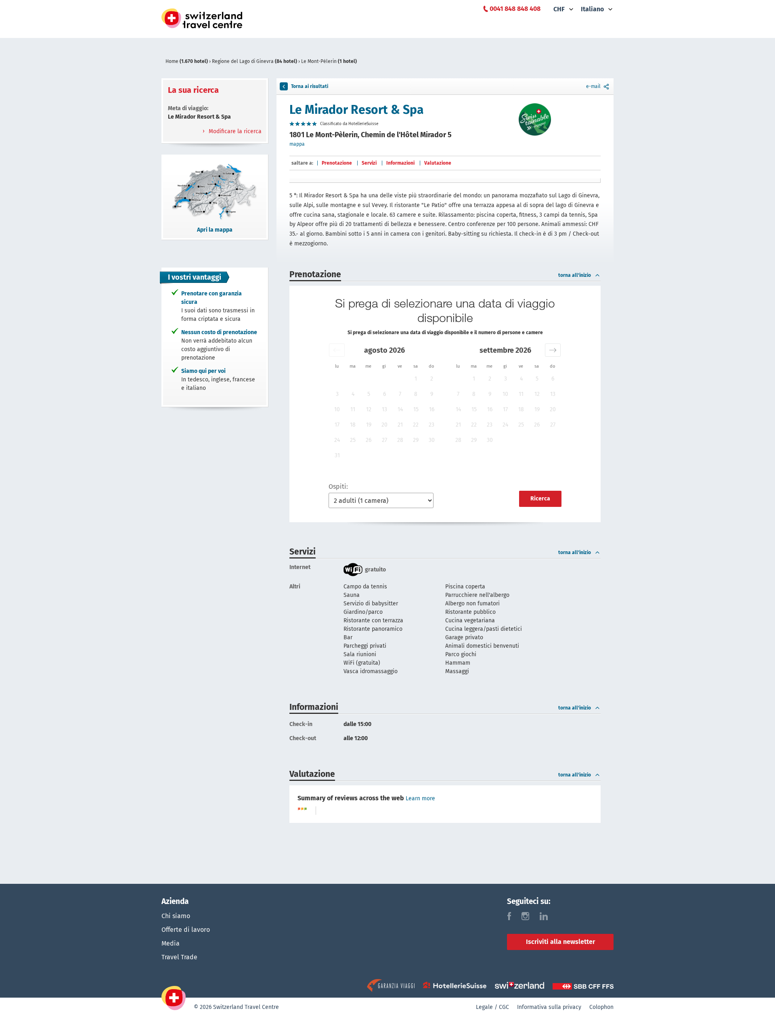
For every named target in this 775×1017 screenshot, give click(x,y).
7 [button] (400, 394)
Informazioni (400, 163)
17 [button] (337, 424)
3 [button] (337, 394)
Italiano (592, 9)
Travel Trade (179, 957)
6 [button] (384, 394)
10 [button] (337, 409)
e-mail (593, 86)
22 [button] (416, 424)
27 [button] (384, 440)
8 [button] (415, 394)
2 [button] (431, 378)
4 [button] (353, 394)
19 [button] (368, 424)
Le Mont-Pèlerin (329, 61)
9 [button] (431, 394)
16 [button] (431, 409)
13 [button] (384, 409)
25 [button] (353, 440)
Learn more (420, 798)
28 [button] (400, 440)
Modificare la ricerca (234, 131)
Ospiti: (338, 486)
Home (186, 61)
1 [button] (416, 378)
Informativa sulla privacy (549, 1007)
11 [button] (352, 409)
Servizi (369, 163)
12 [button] (368, 409)
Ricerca (540, 498)
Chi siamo (175, 916)
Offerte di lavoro (185, 929)
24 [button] (337, 440)
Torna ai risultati (309, 86)
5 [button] (368, 394)
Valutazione (437, 163)
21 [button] (400, 424)
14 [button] (400, 409)
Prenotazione (337, 163)
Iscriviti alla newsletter (560, 942)
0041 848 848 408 (515, 9)
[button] (337, 350)
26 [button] (368, 440)
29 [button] (416, 440)
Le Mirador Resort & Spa (356, 110)
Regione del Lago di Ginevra (254, 61)
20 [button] (384, 424)
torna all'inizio (574, 275)
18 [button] (353, 424)
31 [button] (337, 455)
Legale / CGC (492, 1007)
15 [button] (416, 409)
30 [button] (432, 440)
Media (170, 943)
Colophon (601, 1007)
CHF (559, 9)
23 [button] (431, 424)
